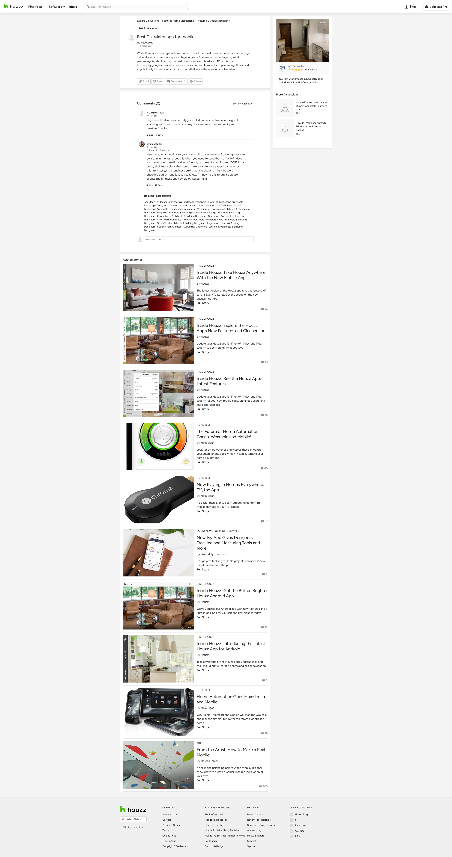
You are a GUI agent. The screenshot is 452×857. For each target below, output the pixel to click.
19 (266, 362)
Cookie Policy (169, 835)
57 (266, 521)
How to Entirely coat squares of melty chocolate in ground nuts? (311, 106)
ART (199, 743)
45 (266, 468)
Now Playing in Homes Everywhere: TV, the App (230, 487)
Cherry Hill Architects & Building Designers (180, 219)
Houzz (205, 283)
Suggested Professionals (261, 825)
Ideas (73, 7)
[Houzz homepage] (14, 6)
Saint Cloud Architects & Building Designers (181, 223)
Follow (197, 81)
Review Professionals (259, 819)
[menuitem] (36, 7)
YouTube (300, 830)
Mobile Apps (169, 841)
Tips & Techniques (148, 28)
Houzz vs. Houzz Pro (216, 819)
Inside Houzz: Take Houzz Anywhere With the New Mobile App (231, 275)
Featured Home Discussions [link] (178, 20)
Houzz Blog (301, 814)
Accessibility (254, 830)
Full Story (203, 303)
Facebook (300, 825)
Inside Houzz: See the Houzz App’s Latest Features (229, 381)
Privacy (166, 825)
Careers (166, 819)
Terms (166, 830)
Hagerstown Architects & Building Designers (181, 216)
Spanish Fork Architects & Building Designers (182, 226)
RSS (297, 836)
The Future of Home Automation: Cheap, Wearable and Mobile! (228, 434)
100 (265, 786)
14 (266, 309)
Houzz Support (255, 835)
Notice (177, 825)
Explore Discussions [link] (148, 20)
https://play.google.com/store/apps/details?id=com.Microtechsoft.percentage (186, 65)
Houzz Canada (255, 814)
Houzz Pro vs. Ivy (214, 825)
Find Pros (35, 7)
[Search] (88, 6)
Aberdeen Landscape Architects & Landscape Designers (175, 201)
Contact (251, 841)
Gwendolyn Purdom (213, 554)
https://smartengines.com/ (174, 170)
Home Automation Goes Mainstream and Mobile (231, 699)
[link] (307, 70)
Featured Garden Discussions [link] (213, 20)
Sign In (251, 846)
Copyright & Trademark (175, 846)
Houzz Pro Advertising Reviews (222, 830)
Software (55, 7)
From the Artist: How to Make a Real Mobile (231, 752)
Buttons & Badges (215, 846)
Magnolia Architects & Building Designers (180, 212)
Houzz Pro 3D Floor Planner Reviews (225, 835)
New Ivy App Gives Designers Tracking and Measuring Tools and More (228, 543)
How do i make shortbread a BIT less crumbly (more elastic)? (311, 126)
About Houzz (169, 814)
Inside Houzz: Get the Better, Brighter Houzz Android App (232, 593)
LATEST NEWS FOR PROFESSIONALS (218, 530)
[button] (242, 103)
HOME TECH (204, 424)
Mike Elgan (207, 442)
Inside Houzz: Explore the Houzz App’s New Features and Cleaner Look (232, 328)
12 (266, 627)
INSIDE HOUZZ (205, 265)
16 (266, 415)
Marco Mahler (209, 761)
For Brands (211, 841)
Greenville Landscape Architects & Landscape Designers (201, 205)
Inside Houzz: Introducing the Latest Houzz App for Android (231, 646)
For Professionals (214, 814)
